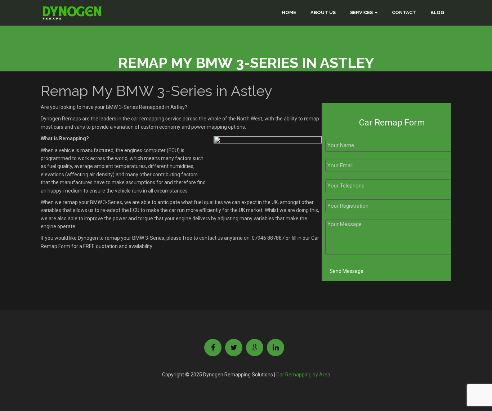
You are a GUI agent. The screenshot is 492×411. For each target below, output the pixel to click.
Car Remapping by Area (303, 374)
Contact (404, 12)
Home (289, 12)
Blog (437, 12)
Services (361, 12)
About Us (323, 12)
